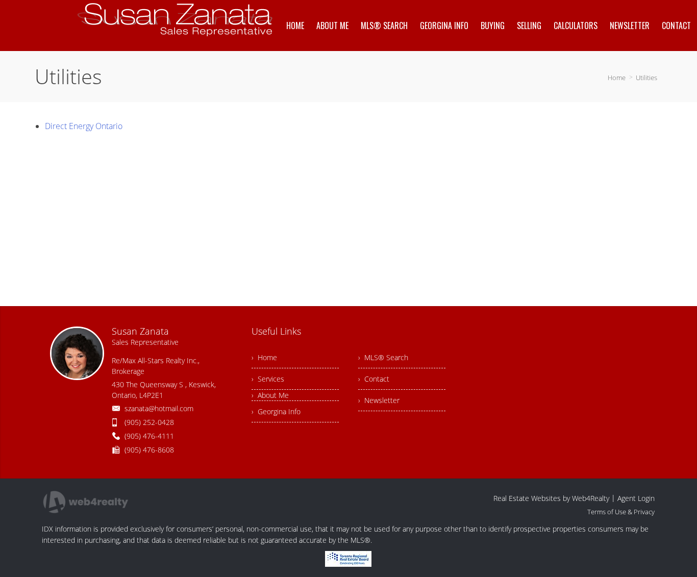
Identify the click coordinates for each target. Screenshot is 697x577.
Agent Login (636, 498)
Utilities (646, 77)
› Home (264, 357)
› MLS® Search (383, 357)
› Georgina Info (276, 411)
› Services (268, 379)
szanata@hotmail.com (159, 408)
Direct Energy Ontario (83, 126)
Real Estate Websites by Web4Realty (551, 498)
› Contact (373, 379)
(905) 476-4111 (149, 436)
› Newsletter (379, 400)
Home (617, 77)
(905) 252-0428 (149, 422)
